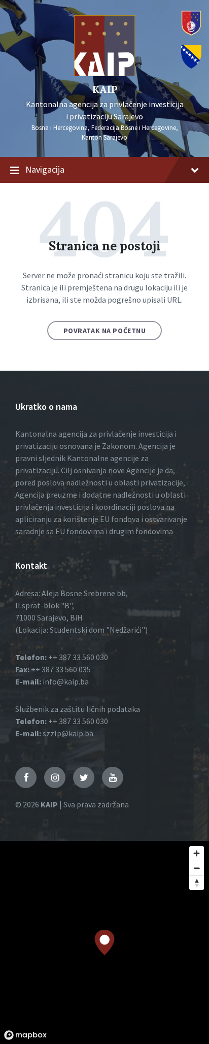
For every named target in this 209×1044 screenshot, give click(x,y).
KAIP (104, 89)
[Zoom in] (196, 853)
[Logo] (104, 73)
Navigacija (44, 169)
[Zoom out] (196, 868)
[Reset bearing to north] (196, 882)
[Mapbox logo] (25, 1035)
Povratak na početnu (104, 330)
